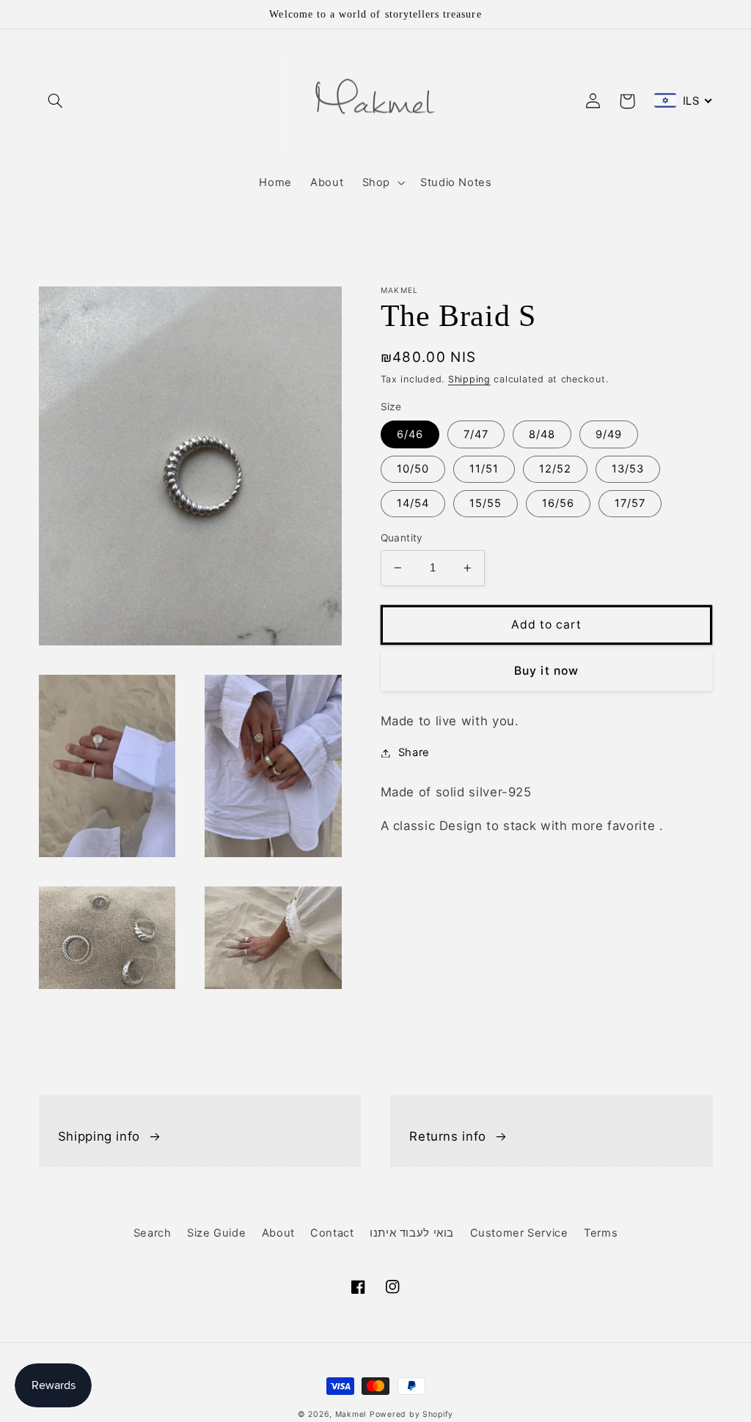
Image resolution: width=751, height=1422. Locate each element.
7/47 (476, 434)
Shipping (469, 379)
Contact (331, 1233)
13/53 (628, 468)
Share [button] (414, 752)
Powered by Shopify (411, 1414)
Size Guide (216, 1233)
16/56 (558, 503)
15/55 (485, 503)
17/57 (630, 503)
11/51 (484, 468)
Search (152, 1233)
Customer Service (519, 1233)
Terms (601, 1233)
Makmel (350, 1414)
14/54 (413, 503)
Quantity (402, 538)
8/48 (542, 434)
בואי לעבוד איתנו (412, 1233)
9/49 (609, 434)
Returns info (447, 1136)
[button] (56, 101)
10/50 (413, 468)
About (278, 1233)
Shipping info (99, 1136)
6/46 (410, 434)
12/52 (555, 468)
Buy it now (546, 671)
